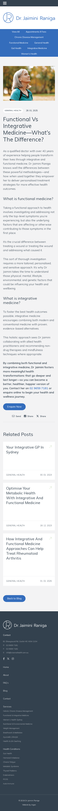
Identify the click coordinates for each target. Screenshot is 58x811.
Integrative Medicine (37, 48)
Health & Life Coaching (12, 741)
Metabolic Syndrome (11, 766)
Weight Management (11, 728)
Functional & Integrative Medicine (16, 715)
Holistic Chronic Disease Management (18, 711)
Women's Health (29, 54)
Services (7, 706)
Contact (7, 698)
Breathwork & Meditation (12, 733)
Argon (33, 805)
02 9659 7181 (12, 645)
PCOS (5, 779)
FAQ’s (6, 683)
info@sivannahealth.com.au (17, 653)
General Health (41, 42)
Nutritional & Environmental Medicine (17, 724)
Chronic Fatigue (9, 762)
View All (16, 31)
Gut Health (16, 48)
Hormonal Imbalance (11, 758)
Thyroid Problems (10, 771)
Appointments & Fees (36, 31)
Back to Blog (14, 598)
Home (6, 667)
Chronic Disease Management (29, 37)
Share (30, 416)
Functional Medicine (18, 42)
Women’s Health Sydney (12, 720)
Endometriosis (8, 775)
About (6, 675)
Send (18, 416)
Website (25, 805)
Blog (5, 690)
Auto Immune (8, 784)
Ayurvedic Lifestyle (10, 737)
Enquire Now (14, 406)
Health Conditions (11, 749)
